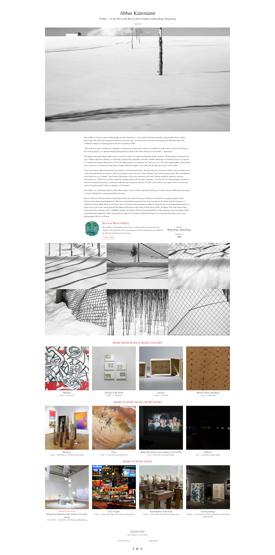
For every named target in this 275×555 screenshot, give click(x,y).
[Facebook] (133, 548)
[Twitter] (137, 548)
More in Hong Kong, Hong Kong (137, 402)
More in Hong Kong (137, 461)
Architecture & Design (67, 511)
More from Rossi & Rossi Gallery (138, 342)
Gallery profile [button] (108, 237)
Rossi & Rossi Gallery (115, 223)
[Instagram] (141, 548)
